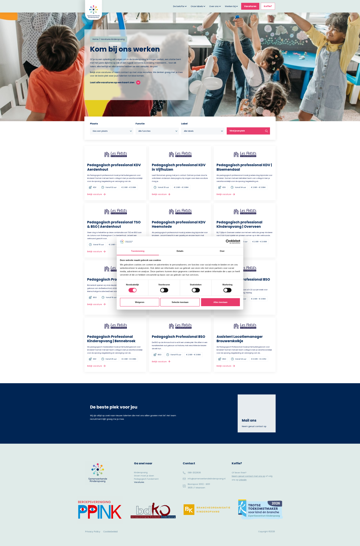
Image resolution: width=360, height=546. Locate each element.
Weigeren (139, 302)
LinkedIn (243, 479)
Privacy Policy (92, 531)
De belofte (178, 6)
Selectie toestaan (180, 302)
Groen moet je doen (144, 476)
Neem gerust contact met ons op (248, 476)
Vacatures (250, 6)
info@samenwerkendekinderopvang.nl (206, 478)
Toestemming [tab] (137, 251)
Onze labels (197, 6)
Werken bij (230, 6)
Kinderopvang (141, 472)
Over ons (214, 6)
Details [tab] (180, 251)
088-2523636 (194, 472)
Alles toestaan (220, 302)
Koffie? (268, 6)
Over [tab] (222, 251)
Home (95, 39)
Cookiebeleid (110, 531)
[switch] (164, 290)
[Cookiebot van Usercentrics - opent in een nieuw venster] (228, 242)
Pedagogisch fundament (146, 479)
